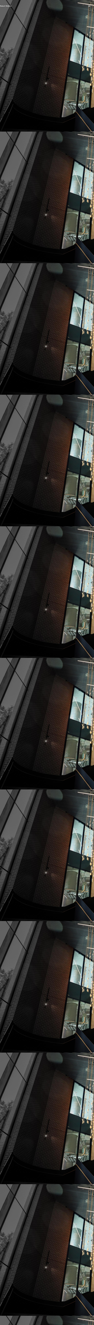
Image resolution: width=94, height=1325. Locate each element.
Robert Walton (5, 6)
